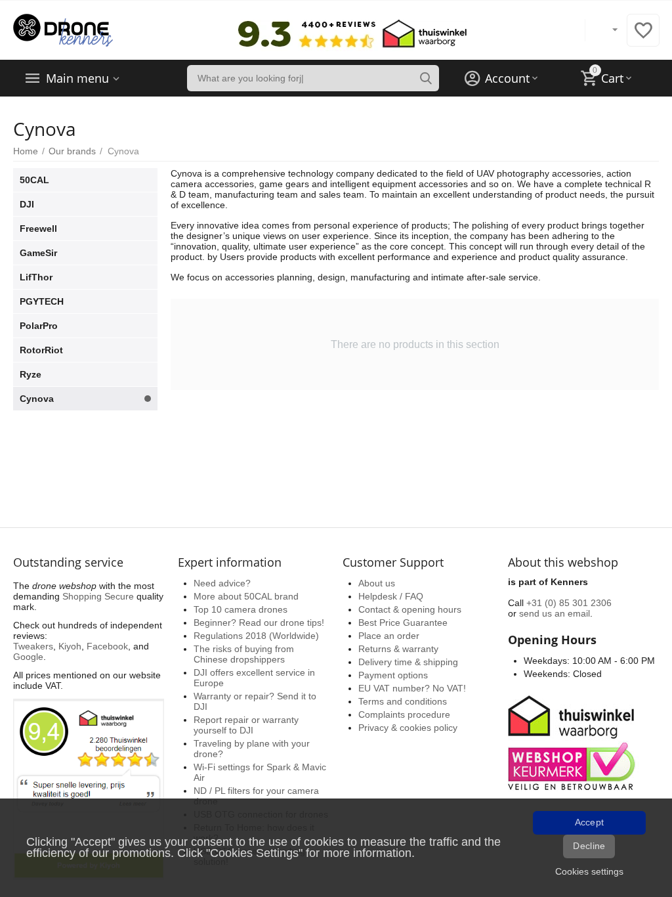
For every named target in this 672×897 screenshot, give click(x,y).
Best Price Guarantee (403, 622)
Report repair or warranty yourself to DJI (246, 724)
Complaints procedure (404, 714)
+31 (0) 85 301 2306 (569, 603)
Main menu (77, 78)
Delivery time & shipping (408, 662)
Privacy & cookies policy (407, 727)
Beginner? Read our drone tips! (259, 622)
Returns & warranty (398, 649)
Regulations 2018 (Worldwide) (256, 635)
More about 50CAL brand (246, 596)
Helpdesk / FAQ (390, 596)
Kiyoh (69, 646)
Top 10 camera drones (240, 609)
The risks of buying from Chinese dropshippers (244, 654)
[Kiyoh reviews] (88, 788)
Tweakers (33, 646)
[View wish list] (643, 37)
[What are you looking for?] (426, 78)
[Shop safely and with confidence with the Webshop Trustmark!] (573, 741)
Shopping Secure (98, 596)
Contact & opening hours (409, 609)
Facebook (107, 646)
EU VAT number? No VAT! (412, 688)
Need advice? (222, 583)
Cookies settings (589, 871)
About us (376, 583)
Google (28, 656)
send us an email (554, 613)
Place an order (388, 635)
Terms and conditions (402, 701)
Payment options (393, 675)
